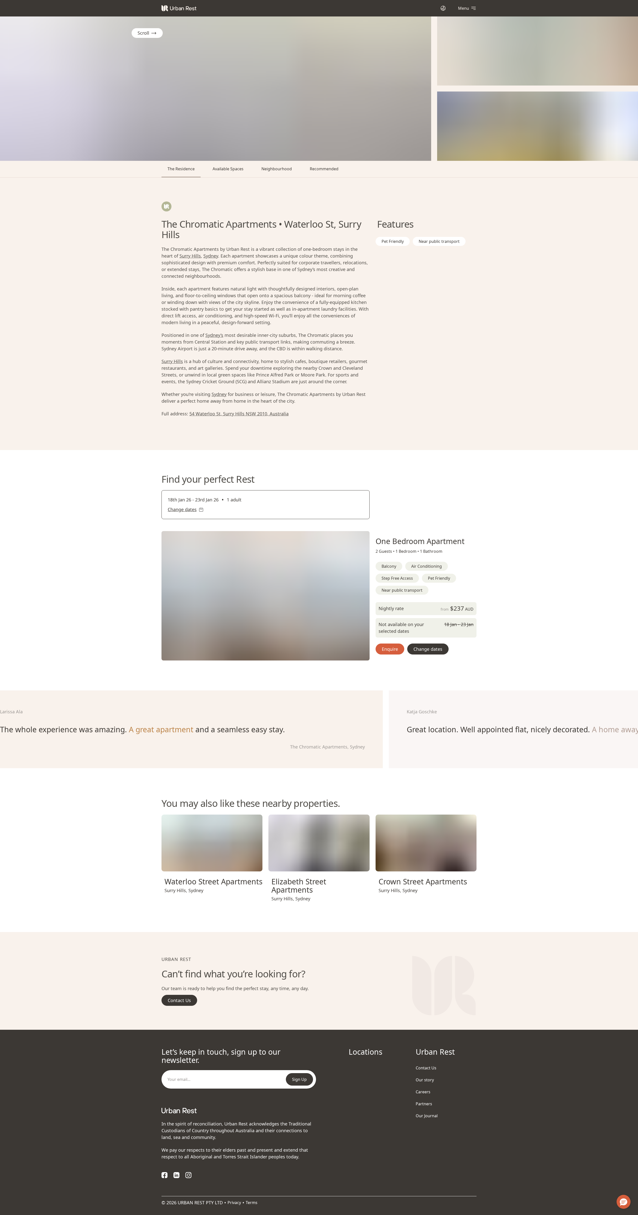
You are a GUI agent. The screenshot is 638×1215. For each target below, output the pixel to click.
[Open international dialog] (443, 8)
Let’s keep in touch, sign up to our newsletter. (220, 1056)
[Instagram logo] (188, 1175)
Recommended (324, 169)
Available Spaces (228, 169)
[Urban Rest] (178, 8)
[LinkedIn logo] (176, 1175)
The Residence (181, 169)
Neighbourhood (276, 169)
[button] (259, 654)
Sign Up (299, 1079)
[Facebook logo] (164, 1175)
